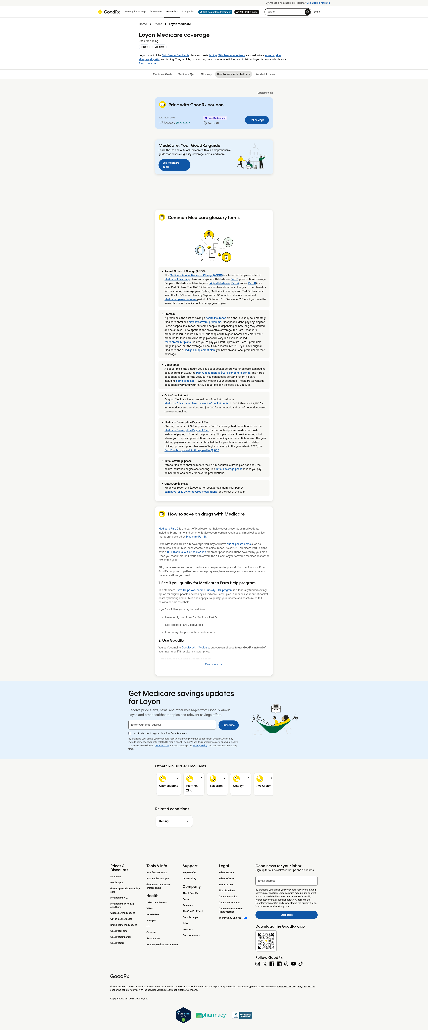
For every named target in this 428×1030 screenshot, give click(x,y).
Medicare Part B (196, 536)
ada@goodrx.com (306, 986)
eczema (270, 55)
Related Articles (265, 74)
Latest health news (156, 902)
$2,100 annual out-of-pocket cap (186, 552)
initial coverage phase (229, 469)
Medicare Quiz (187, 74)
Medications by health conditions (122, 905)
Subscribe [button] (229, 725)
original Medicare (219, 283)
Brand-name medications (123, 924)
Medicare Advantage (177, 279)
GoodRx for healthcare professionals (158, 886)
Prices (158, 24)
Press (186, 899)
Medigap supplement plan (199, 350)
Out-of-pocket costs (121, 918)
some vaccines (185, 381)
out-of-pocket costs (239, 544)
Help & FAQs (189, 872)
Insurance (115, 876)
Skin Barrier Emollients (175, 55)
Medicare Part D (168, 528)
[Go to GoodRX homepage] (109, 11)
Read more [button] (145, 63)
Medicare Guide (162, 74)
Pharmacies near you (157, 878)
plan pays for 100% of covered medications (191, 491)
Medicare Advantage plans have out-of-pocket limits (197, 403)
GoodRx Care (117, 942)
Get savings (257, 120)
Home (143, 24)
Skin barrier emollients (231, 55)
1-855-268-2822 (285, 986)
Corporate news (191, 935)
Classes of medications (122, 912)
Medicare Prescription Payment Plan (187, 430)
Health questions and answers (162, 944)
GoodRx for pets (118, 930)
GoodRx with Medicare (195, 647)
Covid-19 (150, 932)
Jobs (185, 923)
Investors (188, 929)
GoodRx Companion (120, 936)
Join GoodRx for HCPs (318, 2)
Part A (235, 283)
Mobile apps (116, 882)
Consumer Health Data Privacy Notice (231, 910)
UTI (148, 926)
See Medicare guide (171, 165)
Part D (234, 279)
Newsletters (152, 914)
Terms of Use (162, 745)
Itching (213, 55)
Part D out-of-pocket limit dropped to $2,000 (192, 450)
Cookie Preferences (229, 902)
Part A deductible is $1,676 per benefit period (223, 373)
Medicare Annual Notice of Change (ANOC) (196, 275)
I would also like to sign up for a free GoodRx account (160, 733)
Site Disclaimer (227, 890)
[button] (214, 12)
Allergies (151, 920)
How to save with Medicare (233, 74)
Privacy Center (227, 878)
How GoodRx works (156, 872)
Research (188, 905)
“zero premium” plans (178, 342)
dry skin (154, 59)
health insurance (216, 318)
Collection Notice (228, 896)
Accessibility (189, 878)
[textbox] (172, 724)
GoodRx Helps (190, 917)
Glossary (206, 74)
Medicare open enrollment (181, 299)
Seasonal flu (153, 938)
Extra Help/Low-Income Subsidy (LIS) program (204, 590)
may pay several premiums (205, 322)
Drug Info (160, 46)
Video (149, 908)
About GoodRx (190, 893)
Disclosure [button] (263, 92)
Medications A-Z (119, 897)
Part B (252, 283)
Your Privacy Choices (230, 917)
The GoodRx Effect (193, 911)
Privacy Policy (200, 745)
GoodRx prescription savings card (125, 890)
